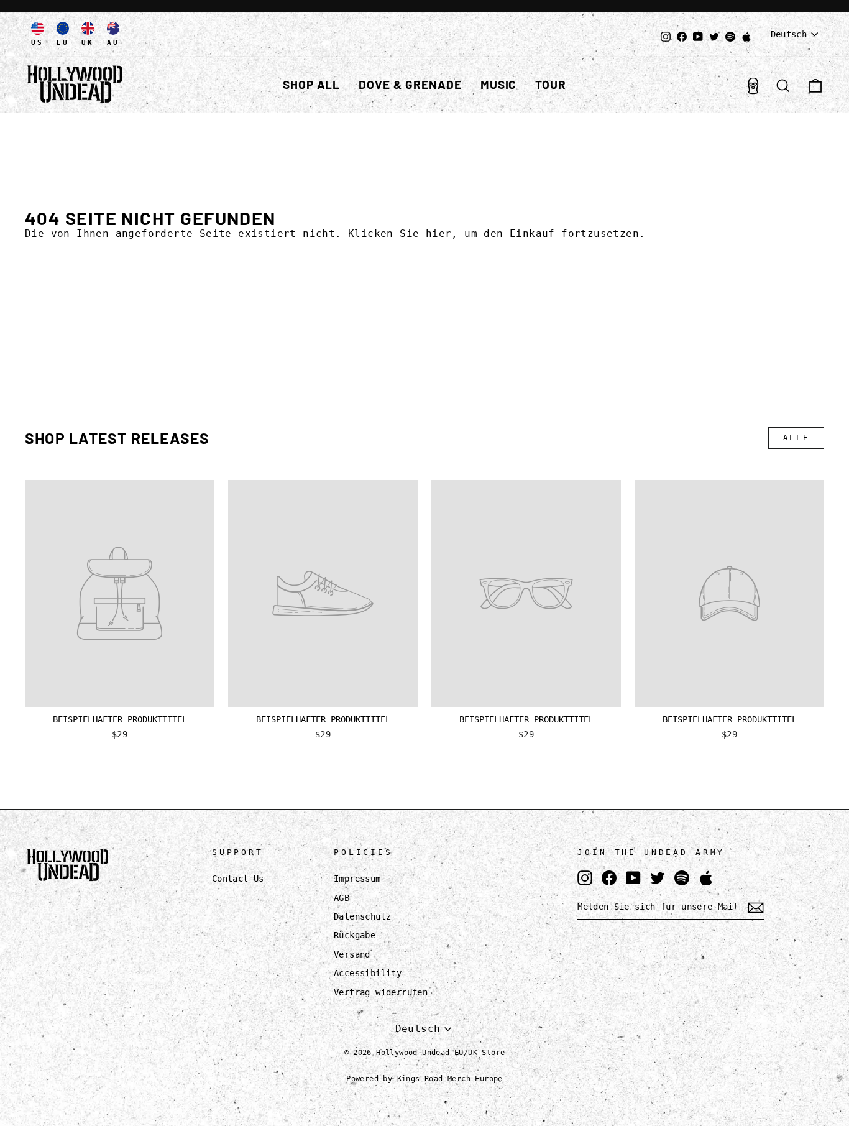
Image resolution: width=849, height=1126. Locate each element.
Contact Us (238, 879)
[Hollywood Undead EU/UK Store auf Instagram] (584, 877)
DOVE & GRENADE (410, 84)
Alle (796, 437)
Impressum (357, 879)
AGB (341, 898)
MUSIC (498, 84)
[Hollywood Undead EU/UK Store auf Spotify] (681, 877)
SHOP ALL (312, 84)
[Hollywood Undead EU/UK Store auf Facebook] (609, 877)
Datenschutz (362, 916)
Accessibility (368, 973)
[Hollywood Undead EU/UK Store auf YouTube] (633, 877)
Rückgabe (354, 935)
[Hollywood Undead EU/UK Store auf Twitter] (657, 877)
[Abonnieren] (756, 907)
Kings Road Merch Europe (450, 1078)
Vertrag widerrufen (381, 992)
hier (439, 233)
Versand (352, 954)
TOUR (550, 84)
